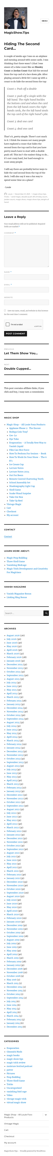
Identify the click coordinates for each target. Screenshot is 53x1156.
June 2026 (12, 642)
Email (8, 285)
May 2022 (12, 820)
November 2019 (15, 929)
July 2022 (11, 813)
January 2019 (13, 965)
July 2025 (11, 682)
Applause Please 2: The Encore (25, 428)
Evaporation (13, 1048)
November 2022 (15, 798)
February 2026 (14, 657)
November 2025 (15, 668)
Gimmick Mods (14, 1051)
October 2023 (13, 758)
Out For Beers (16, 475)
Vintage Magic (14, 504)
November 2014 (15, 990)
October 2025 (13, 671)
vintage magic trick (16, 1099)
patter (10, 1070)
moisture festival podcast (19, 1066)
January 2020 (13, 921)
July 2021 (11, 856)
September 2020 (15, 892)
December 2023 (15, 751)
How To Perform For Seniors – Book (27, 453)
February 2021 (14, 874)
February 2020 (14, 918)
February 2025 (14, 700)
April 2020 (12, 911)
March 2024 (13, 740)
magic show (21, 199)
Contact (8, 536)
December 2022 (15, 795)
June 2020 (12, 903)
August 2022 (13, 809)
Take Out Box (16, 497)
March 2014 (13, 1016)
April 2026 (12, 650)
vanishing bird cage (17, 1091)
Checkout (11, 511)
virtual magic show (16, 1102)
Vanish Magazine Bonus (19, 593)
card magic (16, 197)
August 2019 (13, 939)
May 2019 (11, 950)
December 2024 (15, 708)
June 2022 (12, 816)
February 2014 (14, 1019)
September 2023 (15, 762)
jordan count (9, 199)
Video (9, 1095)
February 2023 (14, 787)
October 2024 (13, 715)
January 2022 (13, 834)
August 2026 (13, 635)
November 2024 (15, 711)
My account (13, 515)
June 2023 (12, 773)
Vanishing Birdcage (16, 565)
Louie (10, 194)
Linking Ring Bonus (17, 597)
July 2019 (11, 943)
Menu (44, 21)
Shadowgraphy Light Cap (22, 486)
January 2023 (13, 791)
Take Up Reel (16, 500)
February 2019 (14, 961)
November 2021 (15, 842)
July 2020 (11, 900)
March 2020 (13, 914)
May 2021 (11, 863)
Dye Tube (14, 439)
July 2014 (11, 1001)
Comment (10, 233)
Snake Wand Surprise (20, 493)
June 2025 (12, 686)
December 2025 (15, 664)
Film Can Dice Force (19, 450)
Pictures (11, 1073)
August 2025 (13, 679)
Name (8, 272)
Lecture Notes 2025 (19, 471)
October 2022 (13, 802)
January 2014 (13, 1023)
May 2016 (11, 979)
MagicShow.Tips (16, 32)
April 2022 (12, 824)
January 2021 (13, 878)
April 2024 (12, 737)
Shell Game (15, 489)
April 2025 (12, 693)
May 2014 (11, 1008)
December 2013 (14, 1026)
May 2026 (12, 646)
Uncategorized (14, 1088)
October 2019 (13, 932)
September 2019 (15, 936)
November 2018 (15, 972)
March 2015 (13, 983)
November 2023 (15, 755)
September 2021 (15, 849)
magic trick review (16, 1062)
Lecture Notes (16, 468)
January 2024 (13, 747)
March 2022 (13, 827)
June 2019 (12, 947)
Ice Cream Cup (16, 464)
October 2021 (13, 845)
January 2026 (13, 661)
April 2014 (12, 1012)
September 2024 (15, 718)
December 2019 (14, 925)
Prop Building (14, 1077)
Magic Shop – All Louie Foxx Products (26, 424)
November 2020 (15, 885)
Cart (9, 508)
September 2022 (15, 805)
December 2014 (14, 987)
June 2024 (12, 729)
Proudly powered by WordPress (33, 1151)
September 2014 (15, 997)
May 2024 (12, 733)
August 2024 (13, 722)
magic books (13, 1055)
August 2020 (13, 896)
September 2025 (15, 675)
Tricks (6, 197)
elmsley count (41, 197)
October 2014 (13, 994)
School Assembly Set (19, 482)
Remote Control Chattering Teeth (26, 479)
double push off (28, 197)
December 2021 (14, 838)
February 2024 (14, 744)
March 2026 (13, 653)
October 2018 (13, 976)
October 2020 (13, 889)
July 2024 (11, 726)
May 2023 (12, 776)
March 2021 (13, 871)
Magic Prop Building (17, 558)
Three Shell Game (16, 561)
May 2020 (12, 907)
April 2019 (12, 954)
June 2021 (12, 860)
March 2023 (13, 784)
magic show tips (39, 194)
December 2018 (14, 968)
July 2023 (11, 769)
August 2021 (13, 853)
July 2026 (11, 639)
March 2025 (13, 697)
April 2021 (12, 867)
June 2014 (12, 1005)
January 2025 (13, 704)
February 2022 (14, 831)
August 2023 (13, 766)
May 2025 (12, 690)
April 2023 (12, 780)
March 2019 (13, 958)
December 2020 (15, 882)
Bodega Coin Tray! (18, 431)
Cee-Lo (13, 435)
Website (8, 297)
